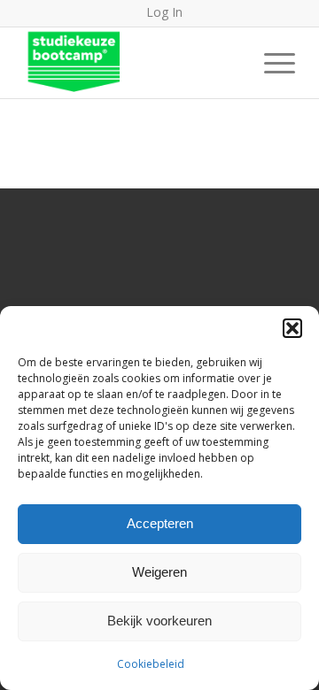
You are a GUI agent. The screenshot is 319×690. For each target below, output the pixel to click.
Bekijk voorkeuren (159, 620)
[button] (292, 328)
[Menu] (270, 62)
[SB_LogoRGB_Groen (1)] (132, 62)
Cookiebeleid (150, 663)
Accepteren (160, 523)
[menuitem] (270, 62)
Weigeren (159, 571)
